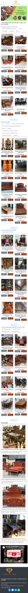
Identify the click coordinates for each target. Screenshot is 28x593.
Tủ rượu (20, 28)
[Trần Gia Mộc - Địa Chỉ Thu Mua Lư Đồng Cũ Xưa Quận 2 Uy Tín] (7, 144)
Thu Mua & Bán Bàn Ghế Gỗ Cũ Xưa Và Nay (13, 327)
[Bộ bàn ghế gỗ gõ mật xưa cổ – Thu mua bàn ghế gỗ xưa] (21, 80)
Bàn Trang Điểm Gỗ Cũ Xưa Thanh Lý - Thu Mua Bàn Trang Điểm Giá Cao (20, 249)
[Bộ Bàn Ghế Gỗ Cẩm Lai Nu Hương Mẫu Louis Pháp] (7, 340)
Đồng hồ (3, 128)
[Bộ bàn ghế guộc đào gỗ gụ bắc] (21, 382)
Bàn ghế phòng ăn (16, 329)
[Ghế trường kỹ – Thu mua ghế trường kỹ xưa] (7, 187)
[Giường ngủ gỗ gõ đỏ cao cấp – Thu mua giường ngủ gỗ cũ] (21, 208)
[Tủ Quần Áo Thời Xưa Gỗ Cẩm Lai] (7, 165)
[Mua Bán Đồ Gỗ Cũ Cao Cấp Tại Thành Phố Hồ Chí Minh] (18, 2)
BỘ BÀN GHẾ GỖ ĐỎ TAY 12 (7, 67)
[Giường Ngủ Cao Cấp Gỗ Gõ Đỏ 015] (21, 187)
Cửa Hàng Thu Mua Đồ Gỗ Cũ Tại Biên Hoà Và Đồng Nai (7, 249)
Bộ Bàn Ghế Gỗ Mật (21, 109)
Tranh (3, 123)
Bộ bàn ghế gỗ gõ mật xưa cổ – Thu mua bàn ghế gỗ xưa (20, 89)
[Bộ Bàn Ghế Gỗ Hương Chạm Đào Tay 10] (7, 102)
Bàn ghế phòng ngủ (15, 331)
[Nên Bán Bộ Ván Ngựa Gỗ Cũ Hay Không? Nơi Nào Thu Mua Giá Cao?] (21, 284)
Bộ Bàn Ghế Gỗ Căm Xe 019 (20, 347)
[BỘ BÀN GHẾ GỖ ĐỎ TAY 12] (7, 60)
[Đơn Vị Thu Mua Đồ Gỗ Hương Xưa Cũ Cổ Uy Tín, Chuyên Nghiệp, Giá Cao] (14, 466)
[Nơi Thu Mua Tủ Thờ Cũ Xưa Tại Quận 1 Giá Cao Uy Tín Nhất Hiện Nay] (7, 263)
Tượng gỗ (15, 135)
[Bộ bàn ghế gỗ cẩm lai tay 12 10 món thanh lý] (7, 360)
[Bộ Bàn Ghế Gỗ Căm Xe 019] (21, 340)
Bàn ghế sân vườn (5, 331)
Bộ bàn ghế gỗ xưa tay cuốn (21, 367)
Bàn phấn (9, 128)
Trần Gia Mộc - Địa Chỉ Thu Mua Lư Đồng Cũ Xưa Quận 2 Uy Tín (7, 152)
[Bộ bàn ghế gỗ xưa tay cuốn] (21, 360)
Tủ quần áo (11, 31)
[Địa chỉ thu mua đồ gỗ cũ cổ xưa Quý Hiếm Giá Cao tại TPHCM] (14, 436)
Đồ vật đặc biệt (5, 122)
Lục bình (17, 31)
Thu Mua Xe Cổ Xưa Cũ (6, 135)
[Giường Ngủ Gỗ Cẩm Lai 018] (7, 208)
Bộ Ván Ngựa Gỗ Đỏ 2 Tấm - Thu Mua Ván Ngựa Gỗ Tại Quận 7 (20, 316)
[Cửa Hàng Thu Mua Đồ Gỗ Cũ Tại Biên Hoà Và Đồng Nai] (7, 240)
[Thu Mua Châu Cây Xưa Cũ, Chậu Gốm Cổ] (21, 144)
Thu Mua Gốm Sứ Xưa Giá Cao (18, 123)
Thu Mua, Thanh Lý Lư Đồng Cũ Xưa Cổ (10, 133)
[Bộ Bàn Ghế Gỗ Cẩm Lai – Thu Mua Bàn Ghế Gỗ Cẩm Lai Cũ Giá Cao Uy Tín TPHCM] (7, 39)
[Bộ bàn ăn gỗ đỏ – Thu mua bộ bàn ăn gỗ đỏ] (21, 403)
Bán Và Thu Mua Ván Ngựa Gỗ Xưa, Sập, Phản (11, 126)
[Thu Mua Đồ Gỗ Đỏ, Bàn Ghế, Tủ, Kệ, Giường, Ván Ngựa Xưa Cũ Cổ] (14, 496)
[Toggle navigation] (3, 2)
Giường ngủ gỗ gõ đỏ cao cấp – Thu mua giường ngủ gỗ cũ (20, 217)
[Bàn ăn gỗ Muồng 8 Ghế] (7, 403)
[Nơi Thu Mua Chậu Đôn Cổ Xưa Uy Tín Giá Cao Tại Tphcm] (21, 263)
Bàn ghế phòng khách (6, 329)
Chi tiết (4, 50)
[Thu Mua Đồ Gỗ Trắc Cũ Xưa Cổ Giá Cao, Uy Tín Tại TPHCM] (14, 526)
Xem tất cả (14, 119)
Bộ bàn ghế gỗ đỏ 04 (21, 46)
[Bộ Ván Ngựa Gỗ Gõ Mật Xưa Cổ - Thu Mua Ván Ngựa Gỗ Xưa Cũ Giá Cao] (21, 165)
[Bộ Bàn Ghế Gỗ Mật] (21, 102)
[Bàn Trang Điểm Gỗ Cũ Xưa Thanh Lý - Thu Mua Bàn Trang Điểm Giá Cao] (21, 240)
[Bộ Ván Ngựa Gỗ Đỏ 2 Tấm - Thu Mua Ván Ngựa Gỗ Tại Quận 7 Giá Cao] (21, 307)
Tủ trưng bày (4, 31)
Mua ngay (10, 50)
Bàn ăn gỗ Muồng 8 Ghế (7, 410)
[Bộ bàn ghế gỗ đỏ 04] (21, 39)
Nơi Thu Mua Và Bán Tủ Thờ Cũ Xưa (9, 28)
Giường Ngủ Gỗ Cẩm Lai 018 (7, 216)
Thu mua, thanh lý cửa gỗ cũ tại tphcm (10, 130)
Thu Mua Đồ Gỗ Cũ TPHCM (8, 230)
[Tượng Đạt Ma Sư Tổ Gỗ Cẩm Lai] (7, 307)
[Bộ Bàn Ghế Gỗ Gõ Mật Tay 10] (7, 80)
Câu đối (7, 123)
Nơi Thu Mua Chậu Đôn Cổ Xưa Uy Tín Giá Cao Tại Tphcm (20, 272)
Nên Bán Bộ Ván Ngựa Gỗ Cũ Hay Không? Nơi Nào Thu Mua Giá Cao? (21, 293)
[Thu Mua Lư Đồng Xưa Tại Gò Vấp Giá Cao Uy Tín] (7, 284)
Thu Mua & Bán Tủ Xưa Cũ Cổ (9, 27)
